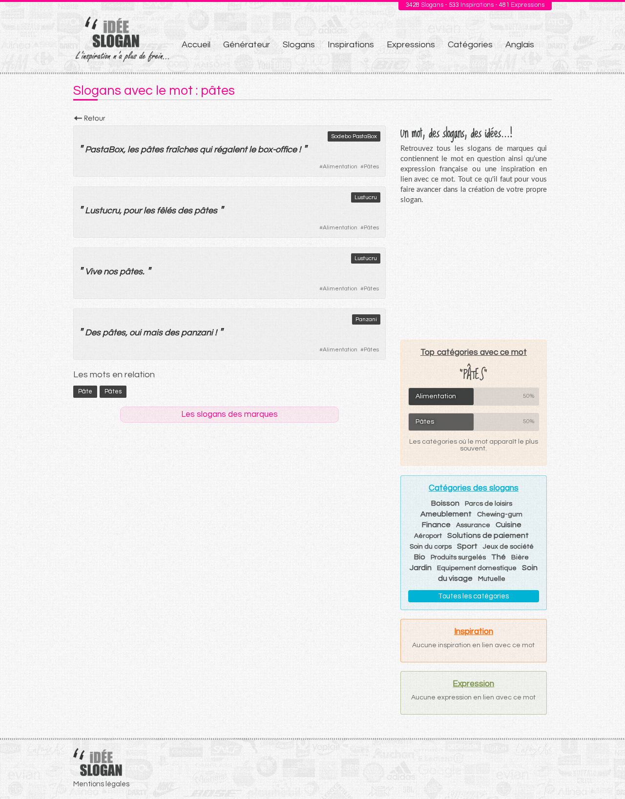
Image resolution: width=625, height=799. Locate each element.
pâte (85, 391)
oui (135, 332)
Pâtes (371, 167)
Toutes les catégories (473, 596)
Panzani (366, 319)
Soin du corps (431, 546)
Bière (520, 557)
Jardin (421, 568)
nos (111, 271)
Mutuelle (491, 578)
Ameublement (446, 514)
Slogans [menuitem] (299, 44)
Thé (498, 557)
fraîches (182, 149)
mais (153, 332)
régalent (230, 149)
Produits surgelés (458, 557)
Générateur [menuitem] (246, 44)
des (185, 210)
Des (93, 332)
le (252, 149)
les (133, 149)
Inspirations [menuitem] (351, 44)
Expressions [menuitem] (411, 44)
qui (206, 149)
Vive (93, 271)
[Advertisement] (473, 272)
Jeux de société (508, 546)
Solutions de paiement (488, 535)
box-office (277, 149)
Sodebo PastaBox (354, 136)
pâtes (152, 149)
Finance (436, 525)
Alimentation (340, 167)
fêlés (166, 210)
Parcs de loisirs (488, 503)
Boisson (445, 503)
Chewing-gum (499, 514)
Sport (467, 546)
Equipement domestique (477, 568)
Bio (419, 557)
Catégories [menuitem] (470, 44)
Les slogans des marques (229, 414)
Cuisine (508, 525)
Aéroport (428, 536)
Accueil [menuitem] (196, 44)
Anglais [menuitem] (519, 44)
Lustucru (365, 197)
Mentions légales (101, 784)
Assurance (473, 525)
